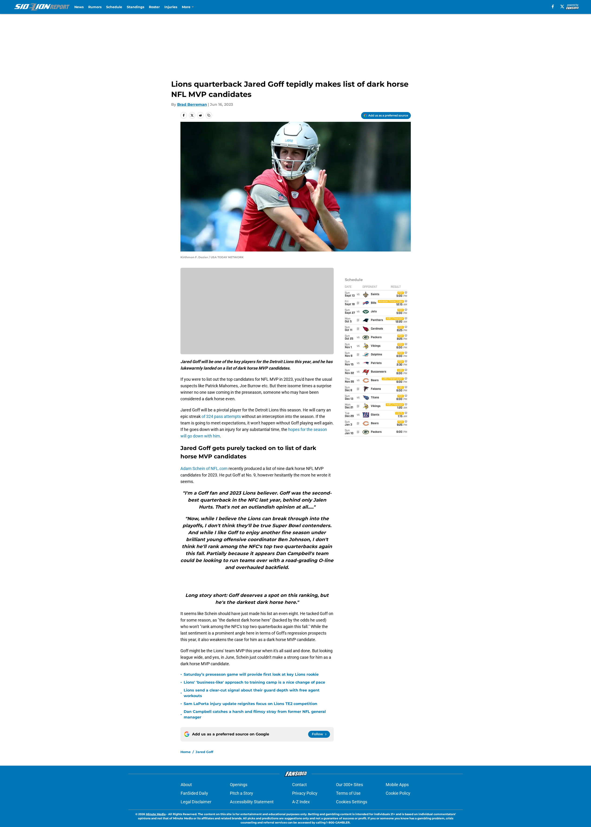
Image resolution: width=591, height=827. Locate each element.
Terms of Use (348, 793)
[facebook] (553, 6)
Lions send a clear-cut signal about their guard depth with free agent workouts (252, 693)
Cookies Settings (351, 801)
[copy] (209, 115)
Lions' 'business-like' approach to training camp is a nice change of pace (254, 682)
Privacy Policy (304, 793)
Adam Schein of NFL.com (204, 468)
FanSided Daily (194, 793)
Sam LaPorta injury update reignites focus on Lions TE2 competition (250, 703)
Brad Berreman (192, 104)
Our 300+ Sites (349, 784)
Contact (299, 784)
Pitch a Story (241, 793)
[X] (562, 6)
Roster (154, 7)
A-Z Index (301, 801)
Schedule (114, 7)
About (186, 784)
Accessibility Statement (252, 801)
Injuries (170, 7)
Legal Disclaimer (196, 801)
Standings (135, 7)
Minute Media (156, 814)
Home (185, 752)
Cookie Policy (398, 793)
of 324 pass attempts (221, 416)
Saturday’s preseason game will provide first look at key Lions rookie (251, 674)
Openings (238, 784)
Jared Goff (204, 752)
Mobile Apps (397, 784)
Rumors (94, 7)
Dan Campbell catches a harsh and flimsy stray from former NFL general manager (255, 714)
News (79, 7)
